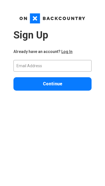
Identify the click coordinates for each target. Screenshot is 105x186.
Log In (67, 51)
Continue (52, 83)
